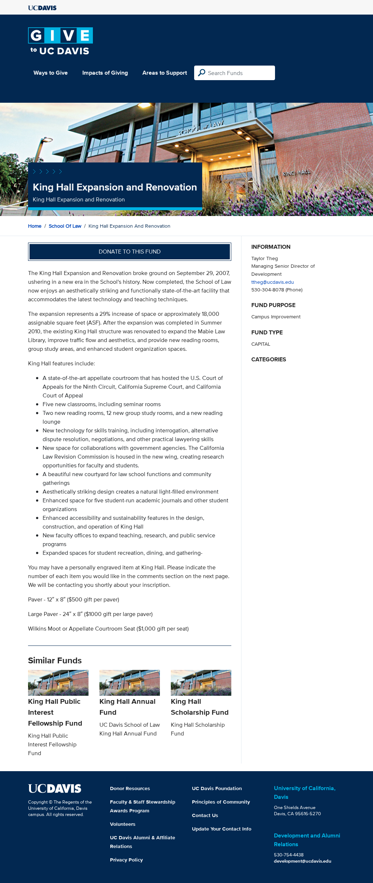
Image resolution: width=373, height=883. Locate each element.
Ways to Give (51, 72)
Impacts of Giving (105, 72)
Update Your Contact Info (221, 828)
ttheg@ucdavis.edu (272, 282)
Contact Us (205, 815)
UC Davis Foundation (217, 788)
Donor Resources (130, 788)
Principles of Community (221, 801)
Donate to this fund (130, 251)
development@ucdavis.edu (302, 861)
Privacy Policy (126, 859)
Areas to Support (164, 72)
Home (35, 225)
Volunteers (123, 824)
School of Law (65, 225)
